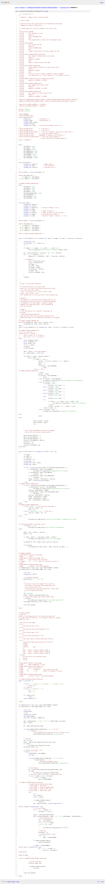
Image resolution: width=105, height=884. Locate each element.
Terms (17, 881)
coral (16, 7)
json (102, 881)
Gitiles (9, 881)
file (46, 11)
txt (98, 881)
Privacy (13, 881)
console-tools (64, 7)
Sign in (101, 2)
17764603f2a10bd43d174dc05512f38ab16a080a (41, 7)
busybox (22, 7)
